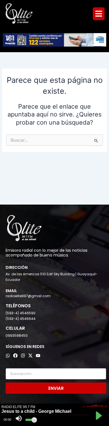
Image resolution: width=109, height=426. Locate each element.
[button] (99, 13)
